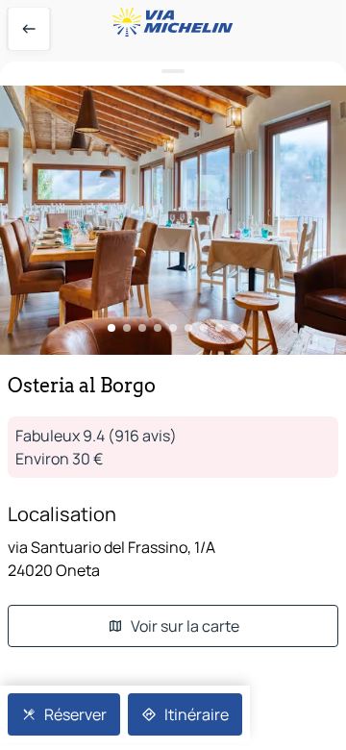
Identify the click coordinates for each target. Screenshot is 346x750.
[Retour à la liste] (29, 29)
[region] (173, 220)
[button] (173, 220)
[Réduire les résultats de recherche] (173, 72)
